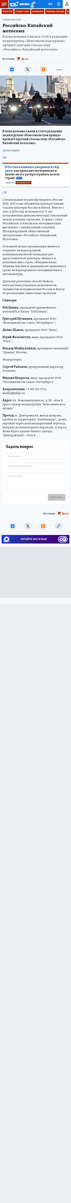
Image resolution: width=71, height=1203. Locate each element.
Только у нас (22, 11)
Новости (8, 11)
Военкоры (37, 11)
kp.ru (25, 59)
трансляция (11, 150)
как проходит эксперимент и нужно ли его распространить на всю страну (32, 172)
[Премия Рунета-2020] (32, 4)
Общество (10, 183)
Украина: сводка (55, 11)
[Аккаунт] (67, 4)
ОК (4, 192)
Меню (4, 4)
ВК (4, 157)
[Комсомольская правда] (19, 4)
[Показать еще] (59, 69)
